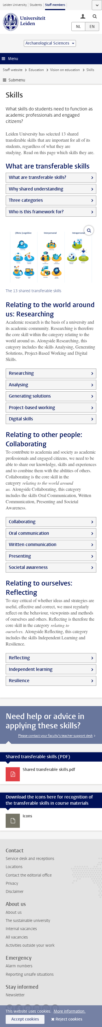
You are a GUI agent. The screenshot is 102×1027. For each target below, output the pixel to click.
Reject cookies (69, 1019)
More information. (70, 1011)
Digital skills (21, 419)
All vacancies (17, 937)
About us (14, 912)
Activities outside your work (30, 945)
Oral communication (29, 533)
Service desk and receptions (30, 858)
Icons (27, 816)
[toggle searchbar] (94, 16)
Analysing (18, 385)
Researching (21, 373)
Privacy (12, 883)
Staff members (55, 5)
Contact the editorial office (29, 875)
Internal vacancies (21, 928)
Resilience (19, 681)
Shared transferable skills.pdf (49, 769)
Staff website (12, 70)
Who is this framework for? (36, 212)
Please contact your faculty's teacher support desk (55, 735)
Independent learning (30, 669)
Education (36, 70)
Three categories (26, 200)
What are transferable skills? (37, 177)
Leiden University (15, 5)
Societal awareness (28, 567)
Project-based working (32, 408)
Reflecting (19, 658)
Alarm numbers (19, 966)
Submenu (16, 80)
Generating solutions (30, 396)
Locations (14, 866)
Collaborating (22, 522)
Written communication (32, 544)
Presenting (20, 556)
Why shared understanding (36, 189)
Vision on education (65, 70)
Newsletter (15, 995)
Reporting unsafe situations (30, 974)
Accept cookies (25, 1019)
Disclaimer (15, 891)
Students (36, 5)
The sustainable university (28, 920)
